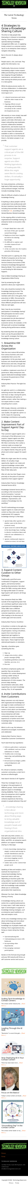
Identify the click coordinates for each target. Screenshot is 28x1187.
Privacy (3, 1153)
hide (10, 211)
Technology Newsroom (14, 2)
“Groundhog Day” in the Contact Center (11, 1126)
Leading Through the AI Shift (11, 1029)
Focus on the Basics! (10, 1092)
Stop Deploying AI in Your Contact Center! (12, 1058)
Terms (3, 1156)
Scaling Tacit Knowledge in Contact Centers (13, 999)
